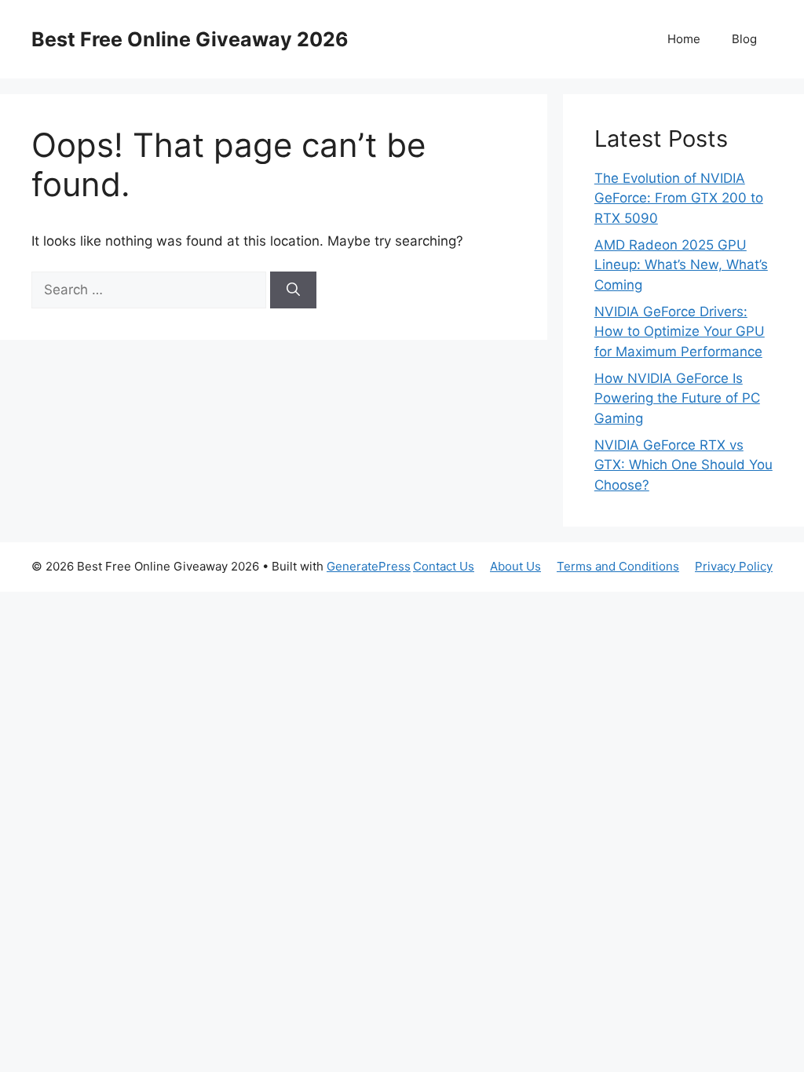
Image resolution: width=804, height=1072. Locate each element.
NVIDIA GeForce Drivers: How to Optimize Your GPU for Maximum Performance (679, 331)
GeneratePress (369, 566)
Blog (744, 38)
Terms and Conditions (618, 566)
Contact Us (443, 566)
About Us (515, 566)
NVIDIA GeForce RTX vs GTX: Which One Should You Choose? (683, 465)
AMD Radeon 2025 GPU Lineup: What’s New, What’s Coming (681, 265)
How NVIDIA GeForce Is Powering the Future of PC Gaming (677, 398)
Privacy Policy (734, 566)
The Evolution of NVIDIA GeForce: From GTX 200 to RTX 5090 (678, 198)
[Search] (293, 290)
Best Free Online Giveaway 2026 (190, 39)
